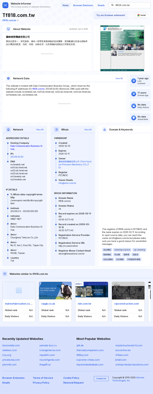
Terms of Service (43, 377)
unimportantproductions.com (131, 364)
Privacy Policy (41, 382)
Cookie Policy (71, 377)
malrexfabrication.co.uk (19, 303)
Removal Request (73, 382)
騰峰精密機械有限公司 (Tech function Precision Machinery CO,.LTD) (75, 164)
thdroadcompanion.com (90, 350)
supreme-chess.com (88, 359)
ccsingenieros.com (50, 350)
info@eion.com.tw (67, 183)
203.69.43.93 (16, 156)
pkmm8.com (9, 364)
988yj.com (82, 354)
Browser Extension (83, 5)
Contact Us (101, 378)
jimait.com (120, 359)
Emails (101, 5)
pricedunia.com (11, 359)
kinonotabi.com (11, 345)
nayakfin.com (47, 354)
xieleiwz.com (9, 350)
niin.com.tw (84, 303)
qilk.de (80, 345)
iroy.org (6, 354)
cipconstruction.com (126, 303)
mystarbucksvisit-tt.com (128, 345)
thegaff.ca (45, 364)
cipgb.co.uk (48, 303)
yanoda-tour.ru (48, 345)
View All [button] (119, 78)
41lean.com (121, 354)
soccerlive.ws (123, 350)
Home (66, 5)
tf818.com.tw (9, 20)
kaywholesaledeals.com (89, 364)
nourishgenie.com (49, 359)
